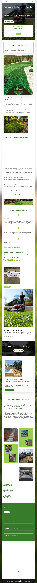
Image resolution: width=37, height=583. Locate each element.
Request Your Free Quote (18, 350)
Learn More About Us (9, 389)
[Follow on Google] (15, 194)
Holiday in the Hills (9, 412)
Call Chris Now (7, 286)
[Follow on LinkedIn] (21, 194)
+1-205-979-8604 (10, 259)
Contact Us (18, 34)
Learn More (7, 512)
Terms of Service (18, 571)
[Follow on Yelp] (19, 194)
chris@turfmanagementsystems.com (13, 260)
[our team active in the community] (11, 467)
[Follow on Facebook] (17, 194)
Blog (18, 574)
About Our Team (9, 21)
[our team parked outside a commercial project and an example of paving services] (26, 437)
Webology (28, 581)
